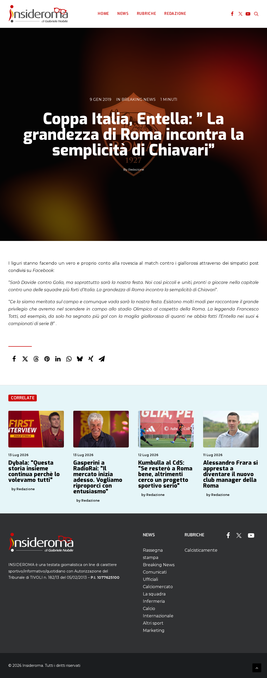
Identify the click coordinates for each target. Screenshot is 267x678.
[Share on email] (101, 359)
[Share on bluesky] (80, 359)
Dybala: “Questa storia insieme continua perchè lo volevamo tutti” (34, 471)
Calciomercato (158, 586)
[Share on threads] (36, 359)
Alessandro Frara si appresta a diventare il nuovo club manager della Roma (230, 474)
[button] (232, 14)
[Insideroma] (38, 14)
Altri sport (153, 623)
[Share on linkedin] (58, 359)
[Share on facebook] (14, 359)
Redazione (175, 13)
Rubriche (146, 13)
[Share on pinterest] (47, 359)
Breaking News (139, 99)
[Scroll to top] (256, 667)
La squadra (154, 594)
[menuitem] (103, 14)
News (123, 13)
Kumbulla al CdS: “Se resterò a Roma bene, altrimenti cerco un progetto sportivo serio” (165, 474)
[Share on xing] (91, 359)
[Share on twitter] (25, 359)
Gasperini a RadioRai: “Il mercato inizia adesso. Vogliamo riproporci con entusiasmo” (97, 477)
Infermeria (154, 601)
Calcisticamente (201, 550)
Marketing (154, 630)
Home (103, 13)
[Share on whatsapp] (69, 359)
